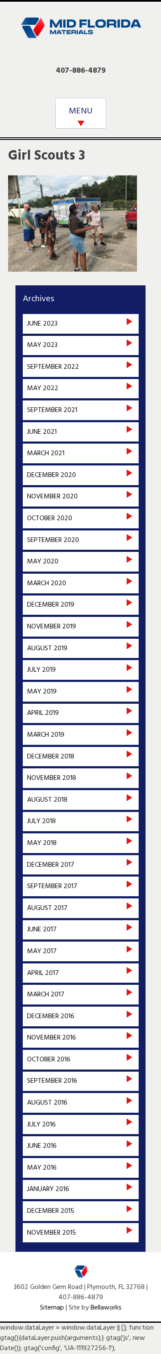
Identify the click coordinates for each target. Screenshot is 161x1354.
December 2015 (50, 1211)
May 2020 (42, 561)
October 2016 (48, 1059)
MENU (81, 111)
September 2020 (53, 540)
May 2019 (42, 691)
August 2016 (47, 1102)
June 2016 (42, 1146)
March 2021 (45, 453)
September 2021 (52, 410)
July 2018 (41, 821)
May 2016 (42, 1167)
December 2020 (51, 475)
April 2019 (43, 713)
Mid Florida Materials (81, 33)
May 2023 (42, 345)
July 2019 (41, 670)
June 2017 (42, 929)
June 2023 (42, 323)
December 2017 (50, 865)
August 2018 (47, 800)
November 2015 (51, 1232)
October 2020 (49, 518)
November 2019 (51, 626)
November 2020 (52, 496)
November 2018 (51, 778)
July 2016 (41, 1124)
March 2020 (46, 583)
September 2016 (52, 1081)
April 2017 (43, 973)
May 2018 (42, 843)
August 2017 (47, 908)
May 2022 (42, 388)
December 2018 (50, 756)
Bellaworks (106, 1307)
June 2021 (42, 432)
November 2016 (51, 1037)
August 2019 (47, 648)
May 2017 (42, 951)
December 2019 (50, 604)
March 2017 (45, 994)
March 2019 (45, 735)
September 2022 (53, 367)
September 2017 (52, 886)
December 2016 (50, 1016)
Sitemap (52, 1307)
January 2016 (48, 1189)
